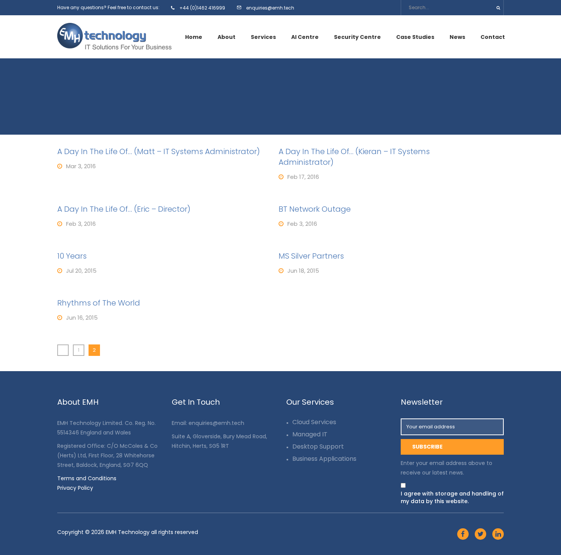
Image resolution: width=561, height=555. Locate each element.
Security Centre (357, 37)
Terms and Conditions (86, 478)
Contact (492, 37)
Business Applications (324, 458)
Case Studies (415, 37)
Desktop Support (318, 446)
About (226, 37)
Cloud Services (314, 422)
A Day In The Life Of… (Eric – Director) (123, 209)
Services (263, 37)
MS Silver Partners (311, 256)
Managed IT (309, 434)
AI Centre (305, 37)
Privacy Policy (75, 488)
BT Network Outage (315, 209)
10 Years (72, 256)
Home (193, 37)
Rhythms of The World (98, 303)
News (457, 37)
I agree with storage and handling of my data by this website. (452, 497)
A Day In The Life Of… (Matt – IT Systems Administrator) (158, 151)
